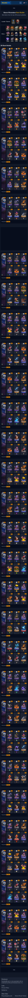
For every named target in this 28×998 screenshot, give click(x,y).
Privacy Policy (5, 988)
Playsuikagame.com (7, 996)
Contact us (4, 990)
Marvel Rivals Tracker (20, 996)
